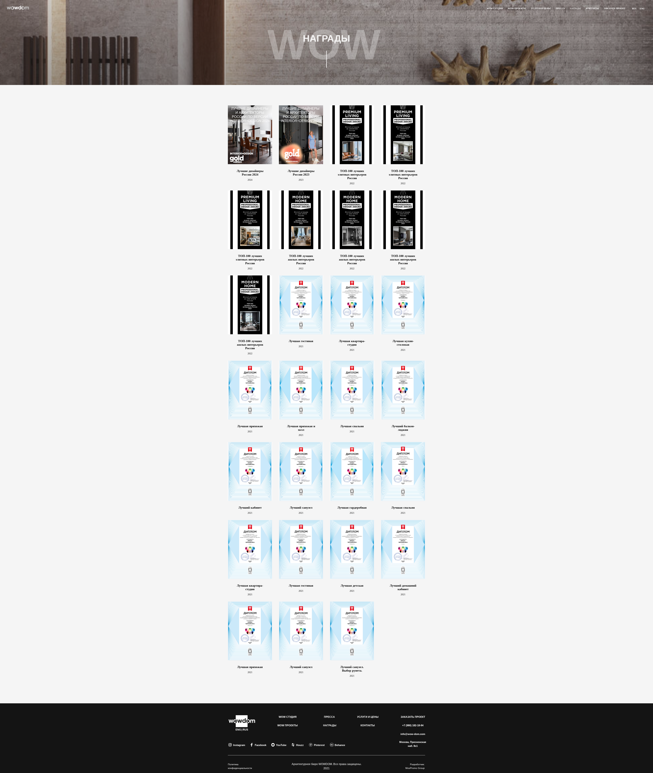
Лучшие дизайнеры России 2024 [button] (250, 172)
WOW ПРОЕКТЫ (517, 8)
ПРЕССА (560, 8)
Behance (340, 745)
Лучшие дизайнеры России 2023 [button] (301, 172)
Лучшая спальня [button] (352, 426)
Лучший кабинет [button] (250, 507)
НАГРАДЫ (575, 8)
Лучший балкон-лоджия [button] (403, 427)
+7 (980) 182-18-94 (412, 725)
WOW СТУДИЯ (495, 8)
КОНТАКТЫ (592, 8)
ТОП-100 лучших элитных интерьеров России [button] (352, 174)
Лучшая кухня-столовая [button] (403, 342)
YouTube (281, 745)
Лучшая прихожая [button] (250, 426)
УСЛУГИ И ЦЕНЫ (541, 8)
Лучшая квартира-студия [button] (352, 342)
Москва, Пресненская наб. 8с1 (412, 744)
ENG (642, 8)
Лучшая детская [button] (352, 585)
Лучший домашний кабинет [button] (403, 587)
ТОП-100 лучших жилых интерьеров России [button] (301, 259)
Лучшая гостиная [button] (301, 341)
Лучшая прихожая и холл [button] (301, 427)
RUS (634, 8)
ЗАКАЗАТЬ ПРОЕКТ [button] (614, 8)
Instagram (239, 745)
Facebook (260, 745)
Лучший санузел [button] (301, 507)
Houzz (300, 745)
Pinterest (319, 745)
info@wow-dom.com (412, 734)
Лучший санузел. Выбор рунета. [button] (352, 668)
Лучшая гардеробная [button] (352, 507)
